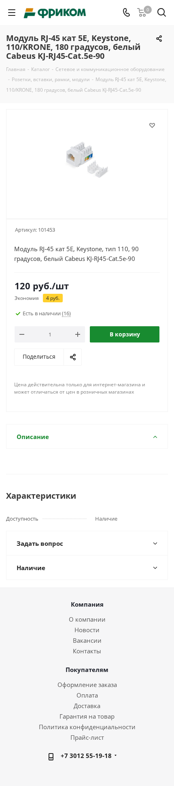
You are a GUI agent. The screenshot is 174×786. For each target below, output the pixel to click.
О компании (87, 619)
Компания (87, 604)
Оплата (87, 695)
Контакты (87, 651)
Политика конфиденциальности (87, 727)
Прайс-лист (87, 737)
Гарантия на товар (87, 716)
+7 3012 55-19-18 (86, 756)
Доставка (87, 706)
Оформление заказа (87, 684)
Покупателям (87, 669)
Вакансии (87, 640)
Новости (87, 630)
